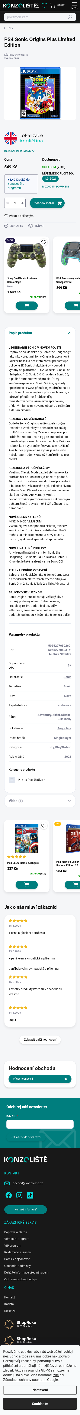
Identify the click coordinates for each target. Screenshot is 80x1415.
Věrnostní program (16, 1238)
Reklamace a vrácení (17, 1252)
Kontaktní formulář (26, 1209)
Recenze (9, 1311)
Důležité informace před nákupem (26, 1272)
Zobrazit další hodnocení (40, 1039)
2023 (67, 756)
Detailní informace (17, 150)
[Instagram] (18, 1194)
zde (56, 1375)
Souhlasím (40, 1404)
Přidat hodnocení (23, 1078)
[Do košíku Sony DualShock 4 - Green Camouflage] (27, 305)
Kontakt (9, 1297)
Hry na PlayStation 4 (31, 779)
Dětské (66, 715)
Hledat (70, 17)
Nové (67, 696)
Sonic (67, 677)
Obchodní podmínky (17, 1266)
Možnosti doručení (55, 186)
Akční (56, 715)
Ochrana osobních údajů (20, 1279)
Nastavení (40, 1390)
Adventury (44, 715)
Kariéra (9, 1304)
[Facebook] (8, 1194)
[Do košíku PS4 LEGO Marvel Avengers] (27, 885)
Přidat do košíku (43, 203)
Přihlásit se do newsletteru (26, 1137)
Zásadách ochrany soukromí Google (30, 1380)
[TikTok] (29, 1194)
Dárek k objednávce (17, 1259)
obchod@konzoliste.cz (28, 1183)
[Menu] (74, 5)
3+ (69, 665)
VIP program (12, 1245)
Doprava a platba (15, 1232)
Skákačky (64, 719)
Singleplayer (62, 738)
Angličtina (64, 728)
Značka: (11, 58)
